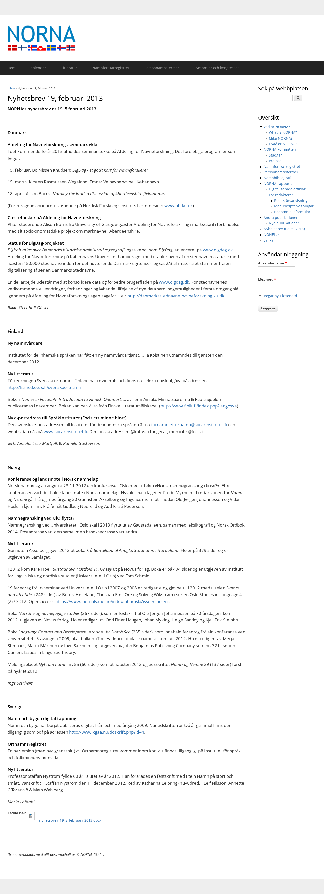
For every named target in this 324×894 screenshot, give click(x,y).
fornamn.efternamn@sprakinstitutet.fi (189, 424)
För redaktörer (281, 194)
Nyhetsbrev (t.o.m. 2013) (284, 228)
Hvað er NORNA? (283, 143)
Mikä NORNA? (280, 138)
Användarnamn (272, 263)
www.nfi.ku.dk (178, 205)
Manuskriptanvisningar (294, 206)
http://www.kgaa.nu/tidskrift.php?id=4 (106, 732)
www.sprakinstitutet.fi (65, 431)
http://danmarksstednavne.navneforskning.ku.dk (175, 296)
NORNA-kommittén (280, 149)
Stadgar (275, 155)
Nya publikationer (284, 223)
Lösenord (267, 279)
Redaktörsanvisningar (292, 200)
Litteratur (69, 67)
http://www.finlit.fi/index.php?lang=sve (198, 406)
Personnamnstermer (161, 67)
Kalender (38, 67)
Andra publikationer (281, 217)
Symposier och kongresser (216, 67)
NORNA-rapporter (279, 183)
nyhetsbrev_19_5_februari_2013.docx (70, 820)
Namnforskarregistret (110, 67)
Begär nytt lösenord (280, 295)
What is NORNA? (283, 132)
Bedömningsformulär (292, 211)
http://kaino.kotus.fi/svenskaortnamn (44, 387)
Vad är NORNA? (277, 126)
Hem (11, 67)
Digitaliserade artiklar (287, 189)
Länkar (269, 240)
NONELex (271, 234)
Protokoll (276, 160)
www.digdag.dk (218, 250)
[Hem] (164, 38)
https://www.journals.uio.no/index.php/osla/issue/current (112, 601)
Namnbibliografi (277, 177)
